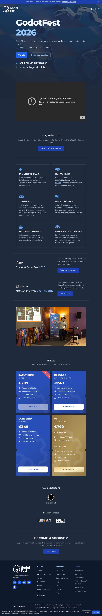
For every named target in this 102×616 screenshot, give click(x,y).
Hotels (39, 585)
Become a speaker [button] (68, 270)
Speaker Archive (62, 578)
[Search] (92, 9)
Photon (58, 183)
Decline (86, 612)
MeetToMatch (63, 282)
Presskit (59, 589)
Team (58, 585)
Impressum (79, 571)
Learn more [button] (65, 294)
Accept (96, 612)
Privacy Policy (80, 587)
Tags (57, 593)
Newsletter (41, 596)
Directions (41, 582)
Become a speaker (69, 2)
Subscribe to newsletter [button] (51, 148)
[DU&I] (60, 520)
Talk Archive (60, 574)
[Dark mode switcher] (95, 9)
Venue (39, 578)
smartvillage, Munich (32, 67)
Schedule (59, 571)
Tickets (21, 55)
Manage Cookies (81, 591)
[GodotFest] (21, 569)
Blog (57, 582)
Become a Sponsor (44, 574)
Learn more (39, 613)
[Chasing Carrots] (44, 520)
